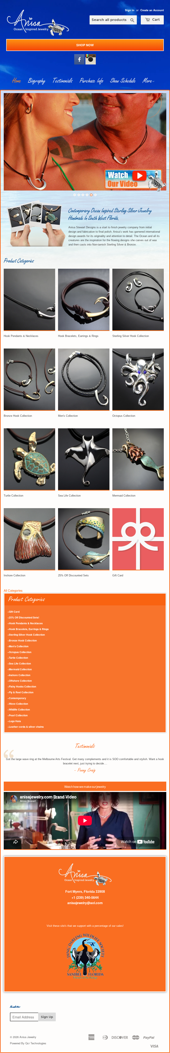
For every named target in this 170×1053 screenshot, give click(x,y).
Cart (155, 20)
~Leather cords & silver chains (25, 727)
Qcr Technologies (35, 1043)
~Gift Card (13, 611)
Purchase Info (91, 81)
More (147, 81)
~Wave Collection (17, 704)
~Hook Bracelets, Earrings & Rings (28, 629)
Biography (36, 81)
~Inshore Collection (18, 675)
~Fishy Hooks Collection (21, 686)
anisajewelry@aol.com (85, 902)
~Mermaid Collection (19, 669)
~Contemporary (16, 698)
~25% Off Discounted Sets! (23, 617)
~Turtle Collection (17, 657)
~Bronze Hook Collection (22, 640)
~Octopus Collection (19, 652)
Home (16, 81)
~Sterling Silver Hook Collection (26, 634)
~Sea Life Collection (19, 663)
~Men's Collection (17, 646)
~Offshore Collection (19, 681)
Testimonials (62, 81)
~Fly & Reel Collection (20, 692)
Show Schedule (123, 81)
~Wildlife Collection (18, 709)
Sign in (129, 10)
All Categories (13, 590)
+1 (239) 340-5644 (85, 897)
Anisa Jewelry (27, 1037)
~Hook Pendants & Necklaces (25, 623)
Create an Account (152, 10)
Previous (10, 140)
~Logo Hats (14, 721)
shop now (85, 45)
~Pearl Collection (17, 715)
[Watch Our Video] (135, 190)
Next (159, 140)
